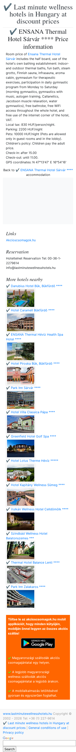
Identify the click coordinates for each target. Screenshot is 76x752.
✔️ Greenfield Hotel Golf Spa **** (31, 436)
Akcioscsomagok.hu (21, 240)
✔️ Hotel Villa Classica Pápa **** (30, 412)
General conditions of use (47, 728)
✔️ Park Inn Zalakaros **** (25, 587)
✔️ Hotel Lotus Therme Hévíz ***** (32, 461)
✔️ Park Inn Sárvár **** (23, 388)
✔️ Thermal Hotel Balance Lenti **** (33, 562)
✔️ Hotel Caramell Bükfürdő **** (30, 310)
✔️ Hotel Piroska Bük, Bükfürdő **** (33, 363)
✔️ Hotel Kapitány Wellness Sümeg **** (35, 485)
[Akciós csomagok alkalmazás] (38, 643)
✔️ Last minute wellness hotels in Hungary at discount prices (38, 13)
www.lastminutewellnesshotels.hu (28, 714)
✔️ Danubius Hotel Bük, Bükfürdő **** (34, 286)
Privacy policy (13, 732)
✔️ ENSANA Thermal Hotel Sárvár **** (44, 170)
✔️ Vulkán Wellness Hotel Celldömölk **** (37, 509)
